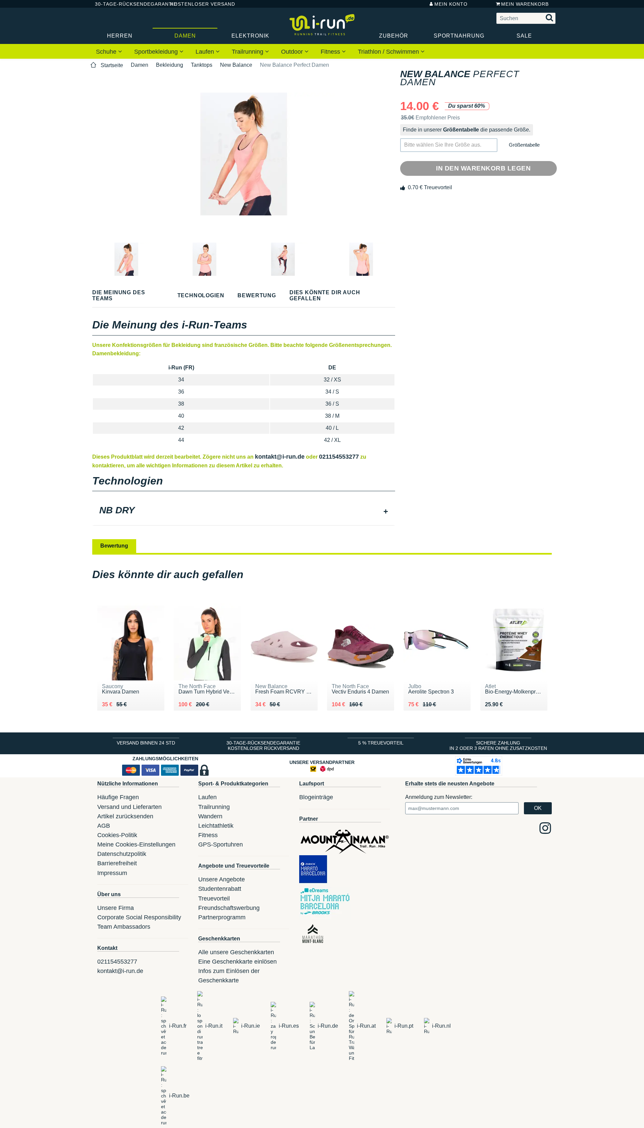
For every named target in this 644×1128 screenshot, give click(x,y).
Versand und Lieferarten (129, 807)
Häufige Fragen (118, 797)
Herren (119, 36)
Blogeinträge (316, 797)
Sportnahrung (459, 36)
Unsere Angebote (221, 879)
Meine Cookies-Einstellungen (136, 844)
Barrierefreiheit (117, 863)
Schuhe (107, 51)
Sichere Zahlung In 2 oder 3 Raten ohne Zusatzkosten (498, 745)
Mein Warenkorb (525, 4)
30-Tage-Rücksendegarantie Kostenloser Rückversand (263, 745)
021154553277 (339, 456)
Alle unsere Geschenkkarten (236, 952)
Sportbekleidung (156, 51)
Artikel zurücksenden (125, 816)
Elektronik (250, 36)
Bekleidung (169, 65)
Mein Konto (451, 4)
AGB (103, 825)
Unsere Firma (115, 908)
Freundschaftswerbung (229, 908)
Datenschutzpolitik (121, 854)
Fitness (331, 51)
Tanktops (201, 65)
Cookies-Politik (117, 835)
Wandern (210, 816)
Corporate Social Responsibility (139, 917)
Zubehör (393, 36)
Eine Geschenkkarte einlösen (237, 961)
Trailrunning (248, 51)
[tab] (243, 511)
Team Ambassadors (123, 926)
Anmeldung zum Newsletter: (438, 797)
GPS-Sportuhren (220, 844)
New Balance (236, 65)
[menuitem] (109, 51)
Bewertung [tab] (114, 546)
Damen (185, 36)
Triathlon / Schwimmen (389, 51)
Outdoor (293, 51)
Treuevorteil (214, 898)
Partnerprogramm (222, 917)
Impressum (112, 873)
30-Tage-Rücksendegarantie (127, 4)
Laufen (206, 51)
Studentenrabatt (219, 888)
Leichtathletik (215, 825)
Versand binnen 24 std (146, 743)
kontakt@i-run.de (280, 456)
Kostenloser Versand (197, 4)
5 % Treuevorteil (381, 743)
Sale (524, 36)
